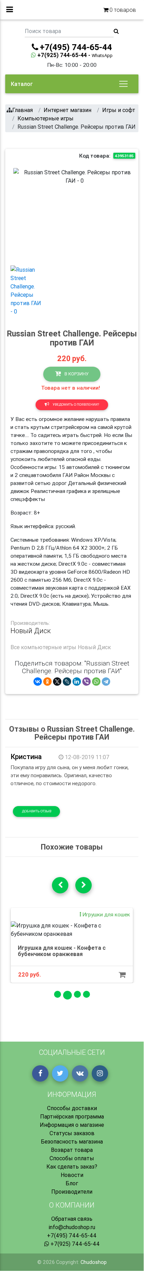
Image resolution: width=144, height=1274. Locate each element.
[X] (57, 681)
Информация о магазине (72, 1124)
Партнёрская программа (72, 1116)
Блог (72, 1183)
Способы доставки (72, 1108)
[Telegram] (106, 681)
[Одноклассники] (47, 681)
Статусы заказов (72, 1133)
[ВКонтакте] (37, 681)
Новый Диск (30, 631)
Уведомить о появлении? (75, 404)
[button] (22, 214)
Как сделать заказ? (71, 1166)
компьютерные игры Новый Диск (66, 647)
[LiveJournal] (67, 681)
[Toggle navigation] (123, 83)
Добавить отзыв (36, 811)
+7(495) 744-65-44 (72, 1235)
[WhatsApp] (96, 681)
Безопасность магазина (72, 1141)
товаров (122, 9)
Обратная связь (71, 1218)
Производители (71, 1191)
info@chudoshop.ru (71, 1227)
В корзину (76, 374)
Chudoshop (94, 1262)
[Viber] (86, 681)
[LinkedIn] (77, 681)
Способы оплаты (72, 1158)
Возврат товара (72, 1149)
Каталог (22, 83)
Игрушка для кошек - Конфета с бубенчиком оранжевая (62, 950)
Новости (72, 1174)
